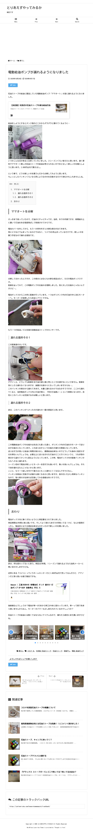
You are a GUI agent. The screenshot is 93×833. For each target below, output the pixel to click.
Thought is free (60, 827)
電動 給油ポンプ (78, 651)
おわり (15, 201)
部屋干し (67, 651)
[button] (10, 632)
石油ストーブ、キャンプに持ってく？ (36, 740)
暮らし (22, 60)
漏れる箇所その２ (23, 197)
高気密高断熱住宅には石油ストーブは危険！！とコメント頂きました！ (50, 724)
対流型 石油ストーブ (43, 651)
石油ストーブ (57, 651)
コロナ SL (30, 651)
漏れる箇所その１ (23, 193)
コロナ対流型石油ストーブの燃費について (38, 707)
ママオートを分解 (20, 189)
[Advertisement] (46, 40)
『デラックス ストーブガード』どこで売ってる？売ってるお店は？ (48, 772)
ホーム (12, 60)
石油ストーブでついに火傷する (33, 756)
